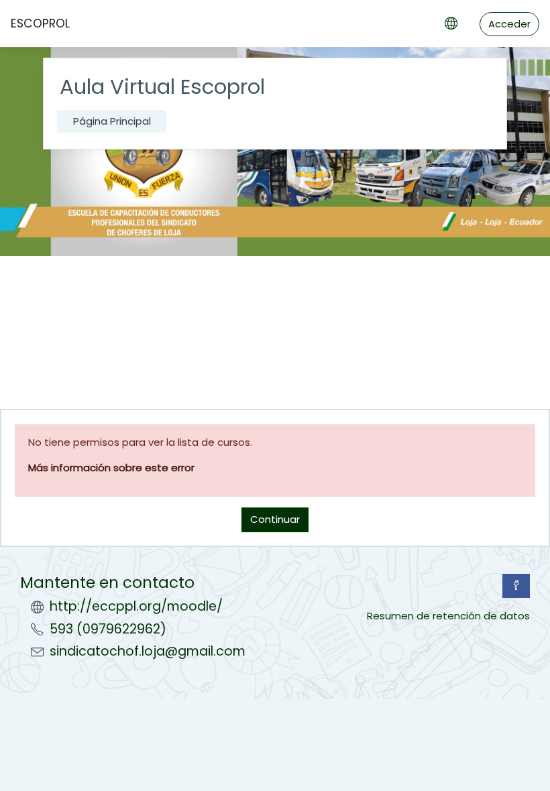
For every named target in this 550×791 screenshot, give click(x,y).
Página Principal (112, 121)
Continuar (275, 519)
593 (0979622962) (108, 629)
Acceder (509, 24)
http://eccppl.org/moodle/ (136, 606)
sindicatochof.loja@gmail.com (147, 651)
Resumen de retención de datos (448, 616)
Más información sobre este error (111, 468)
